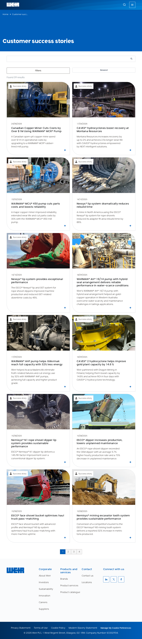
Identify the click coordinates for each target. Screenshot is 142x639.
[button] (124, 4)
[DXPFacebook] (121, 579)
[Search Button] (124, 5)
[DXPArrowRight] (65, 150)
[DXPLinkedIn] (106, 579)
